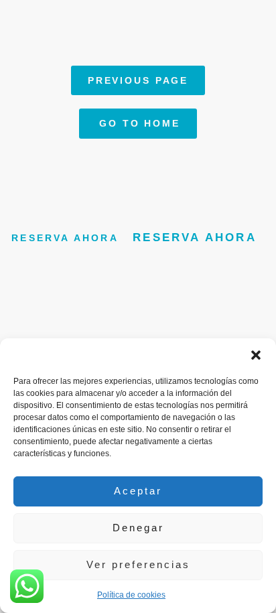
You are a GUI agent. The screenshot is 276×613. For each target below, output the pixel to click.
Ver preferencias (138, 564)
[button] (256, 355)
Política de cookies (131, 595)
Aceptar (138, 490)
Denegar (138, 527)
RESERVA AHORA (65, 237)
